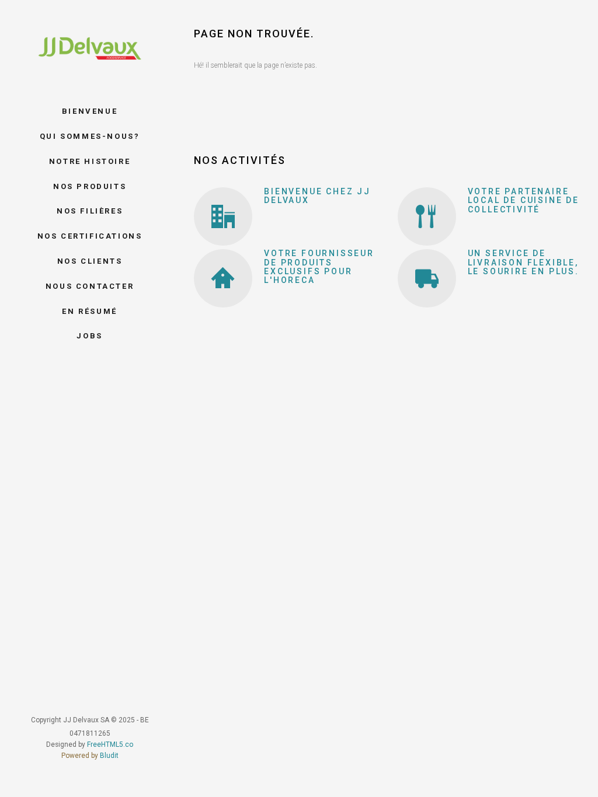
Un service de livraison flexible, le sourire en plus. (523, 262)
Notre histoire (89, 161)
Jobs (89, 335)
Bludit (109, 755)
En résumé (89, 311)
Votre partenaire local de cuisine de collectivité (523, 200)
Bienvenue (89, 111)
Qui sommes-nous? (90, 136)
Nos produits (89, 186)
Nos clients (90, 261)
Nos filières (90, 211)
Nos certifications (89, 236)
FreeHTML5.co (110, 744)
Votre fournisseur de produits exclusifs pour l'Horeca (319, 267)
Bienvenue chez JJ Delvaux (317, 196)
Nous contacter (90, 286)
